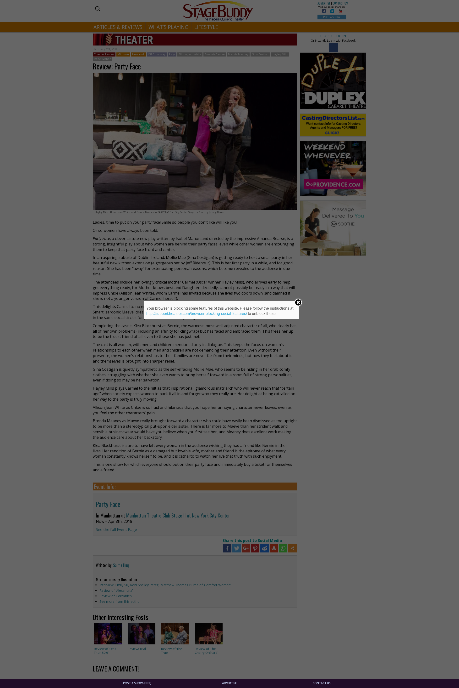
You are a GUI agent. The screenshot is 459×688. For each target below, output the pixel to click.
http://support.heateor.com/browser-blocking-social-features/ (196, 314)
